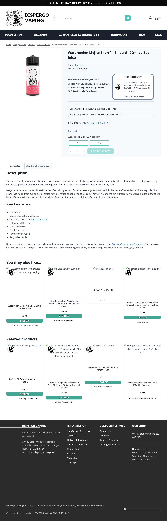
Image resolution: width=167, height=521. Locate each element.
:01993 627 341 (38, 448)
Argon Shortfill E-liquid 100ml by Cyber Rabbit (103, 368)
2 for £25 (64, 316)
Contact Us (105, 431)
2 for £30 (142, 317)
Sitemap (71, 462)
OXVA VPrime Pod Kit (103, 290)
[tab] (32, 97)
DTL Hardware (39, 219)
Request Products (109, 440)
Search (128, 18)
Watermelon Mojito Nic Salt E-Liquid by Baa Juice (24, 307)
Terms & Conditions (77, 444)
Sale (158, 34)
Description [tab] (15, 165)
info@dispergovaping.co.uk (42, 452)
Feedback (104, 435)
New (142, 34)
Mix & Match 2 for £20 (95, 123)
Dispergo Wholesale (110, 444)
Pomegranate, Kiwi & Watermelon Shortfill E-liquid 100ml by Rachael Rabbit (142, 305)
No (99, 142)
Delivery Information (77, 440)
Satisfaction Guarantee (78, 431)
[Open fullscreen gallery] (55, 98)
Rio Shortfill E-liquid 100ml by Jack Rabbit (25, 380)
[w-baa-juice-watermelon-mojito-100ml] (33, 75)
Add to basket (100, 151)
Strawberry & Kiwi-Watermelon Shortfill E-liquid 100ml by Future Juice (64, 303)
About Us (72, 435)
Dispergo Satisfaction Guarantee (128, 243)
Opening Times (139, 448)
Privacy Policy (74, 448)
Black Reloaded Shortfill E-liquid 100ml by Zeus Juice (142, 383)
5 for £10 (24, 321)
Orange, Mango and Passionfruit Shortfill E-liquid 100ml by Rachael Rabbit (64, 385)
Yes (78, 142)
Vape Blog (72, 457)
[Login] (150, 17)
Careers (71, 453)
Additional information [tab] (37, 165)
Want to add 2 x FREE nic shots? (84, 136)
